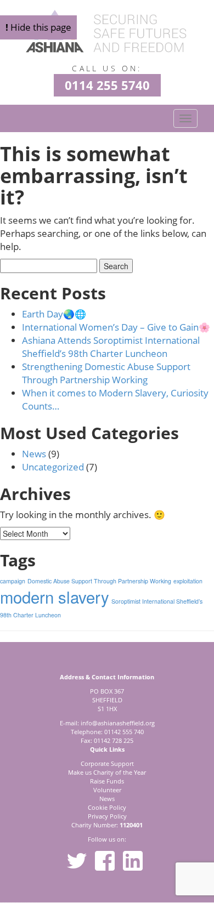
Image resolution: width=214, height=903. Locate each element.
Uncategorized (53, 467)
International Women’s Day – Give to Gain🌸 (116, 327)
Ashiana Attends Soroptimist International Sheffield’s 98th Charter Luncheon (111, 347)
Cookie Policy (107, 807)
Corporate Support (107, 763)
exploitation (187, 581)
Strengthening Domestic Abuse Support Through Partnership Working (106, 373)
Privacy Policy (107, 816)
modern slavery (54, 596)
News (34, 453)
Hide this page (38, 27)
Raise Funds (107, 781)
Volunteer (107, 790)
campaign (12, 581)
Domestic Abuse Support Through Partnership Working (99, 581)
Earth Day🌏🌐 (54, 314)
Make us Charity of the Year (107, 772)
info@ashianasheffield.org (118, 723)
